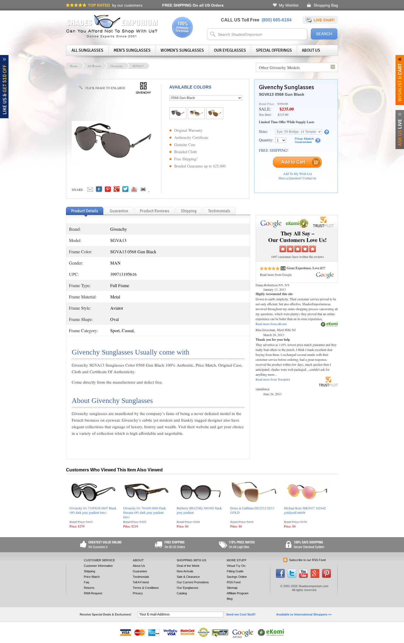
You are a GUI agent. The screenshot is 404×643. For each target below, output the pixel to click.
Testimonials (141, 576)
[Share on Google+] (117, 190)
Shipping (89, 571)
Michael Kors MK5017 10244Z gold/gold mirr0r (305, 510)
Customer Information (98, 565)
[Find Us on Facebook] (280, 576)
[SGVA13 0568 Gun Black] (178, 114)
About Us (311, 50)
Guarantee (140, 571)
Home (74, 66)
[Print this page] (155, 190)
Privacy (138, 593)
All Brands (94, 66)
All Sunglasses (87, 50)
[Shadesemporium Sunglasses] (112, 37)
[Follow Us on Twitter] (291, 576)
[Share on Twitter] (125, 190)
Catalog (182, 593)
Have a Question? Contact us (297, 178)
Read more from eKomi (271, 324)
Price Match (92, 576)
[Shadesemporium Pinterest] (326, 576)
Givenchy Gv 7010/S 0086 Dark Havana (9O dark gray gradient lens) (144, 512)
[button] (403, 642)
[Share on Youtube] (134, 190)
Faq (86, 582)
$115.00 (283, 114)
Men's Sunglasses (132, 50)
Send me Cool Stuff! (241, 614)
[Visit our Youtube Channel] (303, 576)
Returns (89, 587)
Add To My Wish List (297, 173)
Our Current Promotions (193, 582)
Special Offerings (274, 50)
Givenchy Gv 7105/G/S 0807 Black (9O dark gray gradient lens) (93, 510)
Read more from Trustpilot (273, 379)
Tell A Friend (141, 582)
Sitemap (232, 587)
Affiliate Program (237, 593)
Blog (230, 598)
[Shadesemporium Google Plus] (315, 576)
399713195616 (123, 274)
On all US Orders (193, 5)
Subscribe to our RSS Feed (307, 560)
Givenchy (116, 66)
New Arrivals (185, 571)
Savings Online (237, 576)
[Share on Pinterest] (108, 190)
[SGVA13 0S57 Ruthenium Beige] (196, 114)
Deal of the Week (188, 565)
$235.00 (287, 109)
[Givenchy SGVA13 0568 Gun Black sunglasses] (113, 159)
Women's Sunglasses (182, 50)
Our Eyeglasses (230, 50)
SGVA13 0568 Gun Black (281, 94)
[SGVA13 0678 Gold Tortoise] (215, 115)
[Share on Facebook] (99, 190)
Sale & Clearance (188, 576)
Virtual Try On (236, 565)
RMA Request (93, 593)
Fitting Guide (235, 571)
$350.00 (282, 103)
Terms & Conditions (146, 587)
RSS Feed (233, 582)
